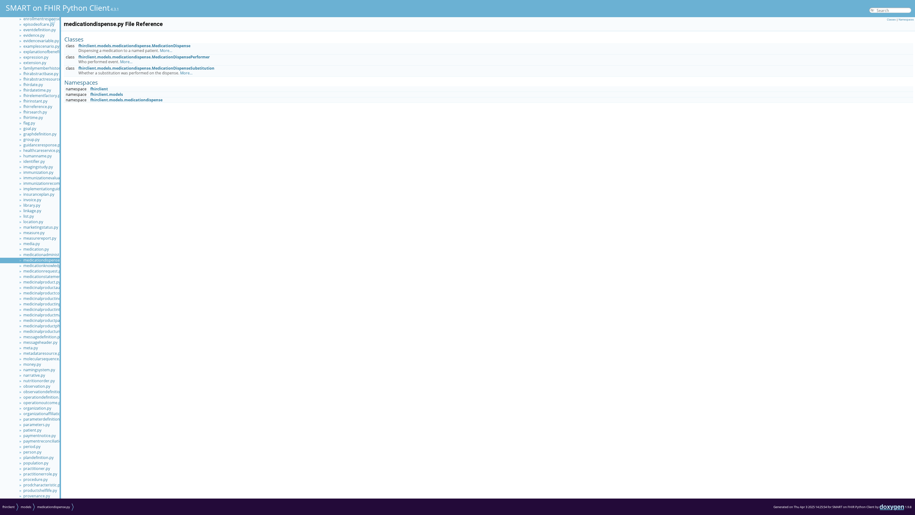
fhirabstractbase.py (40, 73)
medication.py (36, 249)
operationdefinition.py (43, 397)
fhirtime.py (33, 117)
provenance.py (36, 496)
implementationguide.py (45, 188)
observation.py (36, 386)
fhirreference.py (37, 106)
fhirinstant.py (35, 101)
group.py (31, 139)
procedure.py (35, 479)
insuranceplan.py (38, 194)
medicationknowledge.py (45, 265)
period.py (32, 446)
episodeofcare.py (38, 24)
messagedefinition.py (42, 337)
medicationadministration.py (49, 254)
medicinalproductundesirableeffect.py (57, 331)
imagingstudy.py (38, 167)
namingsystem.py (39, 369)
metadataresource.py (42, 353)
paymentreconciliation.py (46, 441)
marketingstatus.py (40, 227)
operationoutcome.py (43, 402)
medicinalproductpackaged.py (50, 320)
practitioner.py (36, 468)
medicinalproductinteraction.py (51, 309)
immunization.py (38, 172)
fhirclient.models (106, 94)
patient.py (32, 430)
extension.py (34, 62)
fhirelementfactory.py (42, 95)
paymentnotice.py (39, 435)
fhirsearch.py (35, 112)
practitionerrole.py (40, 474)
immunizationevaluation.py (47, 177)
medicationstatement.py (45, 276)
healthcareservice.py (42, 150)
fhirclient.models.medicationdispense (126, 100)
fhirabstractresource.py (44, 79)
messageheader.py (40, 342)
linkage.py (32, 210)
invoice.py (32, 199)
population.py (35, 463)
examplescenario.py (41, 46)
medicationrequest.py (43, 271)
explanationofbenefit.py (44, 51)
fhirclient (99, 89)
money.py (32, 364)
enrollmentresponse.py (44, 18)
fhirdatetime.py (37, 90)
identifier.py (34, 161)
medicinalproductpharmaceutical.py (56, 326)
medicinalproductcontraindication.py (56, 293)
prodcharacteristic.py (42, 485)
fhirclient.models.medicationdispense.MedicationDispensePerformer (144, 57)
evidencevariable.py (41, 40)
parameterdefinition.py (44, 419)
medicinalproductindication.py (50, 298)
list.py (28, 216)
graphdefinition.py (39, 134)
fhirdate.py (33, 84)
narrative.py (34, 375)
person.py (32, 452)
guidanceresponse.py (42, 145)
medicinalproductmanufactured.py (54, 315)
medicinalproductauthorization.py (54, 287)
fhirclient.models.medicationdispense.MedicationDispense (134, 45)
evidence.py (34, 35)
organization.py (37, 408)
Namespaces (906, 19)
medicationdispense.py (44, 260)
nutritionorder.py (39, 380)
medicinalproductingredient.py (51, 304)
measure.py (34, 232)
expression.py (35, 57)
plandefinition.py (38, 457)
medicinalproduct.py (42, 282)
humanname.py (37, 156)
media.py (31, 243)
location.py (33, 221)
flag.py (29, 123)
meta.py (30, 347)
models (26, 507)
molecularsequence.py (43, 358)
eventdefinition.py (39, 29)
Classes (891, 19)
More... (166, 50)
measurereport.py (39, 238)
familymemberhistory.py (45, 68)
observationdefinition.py (45, 391)
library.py (31, 205)
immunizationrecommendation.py (54, 183)
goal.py (29, 128)
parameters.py (36, 424)
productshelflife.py (40, 490)
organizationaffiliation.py (45, 413)
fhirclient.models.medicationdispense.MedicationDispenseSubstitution (146, 68)
